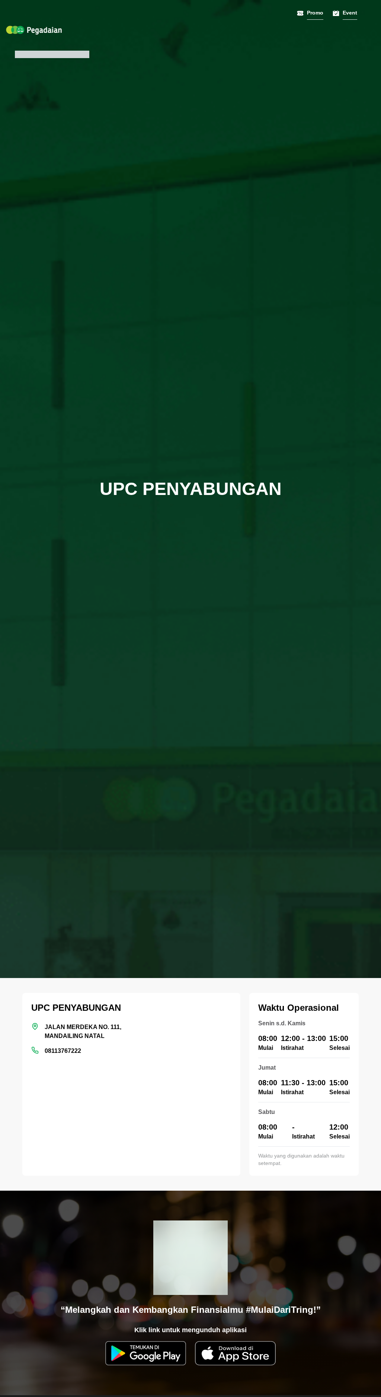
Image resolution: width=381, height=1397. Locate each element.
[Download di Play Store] (145, 1353)
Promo (315, 13)
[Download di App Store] (235, 1353)
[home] (34, 30)
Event (350, 13)
